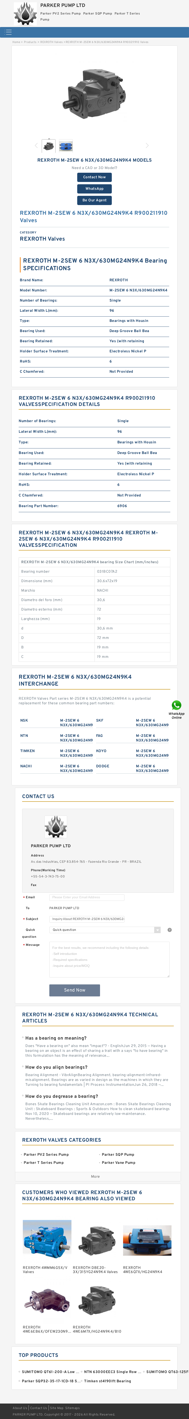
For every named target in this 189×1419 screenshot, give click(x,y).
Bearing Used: (32, 331)
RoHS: (25, 361)
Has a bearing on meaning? (56, 1038)
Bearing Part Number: (38, 506)
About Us (20, 1408)
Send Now (75, 990)
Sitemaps (72, 1408)
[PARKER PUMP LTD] (25, 12)
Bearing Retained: (36, 341)
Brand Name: (31, 280)
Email (29, 898)
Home (16, 42)
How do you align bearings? (56, 1068)
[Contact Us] (177, 709)
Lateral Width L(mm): (39, 311)
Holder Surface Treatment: (44, 351)
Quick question (29, 933)
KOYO (101, 751)
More (95, 1176)
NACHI (26, 766)
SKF (99, 720)
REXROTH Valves (51, 42)
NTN (24, 736)
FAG (99, 736)
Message (31, 945)
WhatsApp (95, 189)
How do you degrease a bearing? (61, 1097)
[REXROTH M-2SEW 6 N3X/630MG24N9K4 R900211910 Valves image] (94, 93)
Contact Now (94, 177)
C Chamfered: (32, 371)
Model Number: (33, 290)
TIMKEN (27, 751)
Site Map (56, 1408)
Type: (25, 321)
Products (30, 42)
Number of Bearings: (38, 300)
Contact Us (38, 1408)
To (28, 908)
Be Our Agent (95, 200)
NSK (24, 720)
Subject (30, 919)
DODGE (102, 766)
